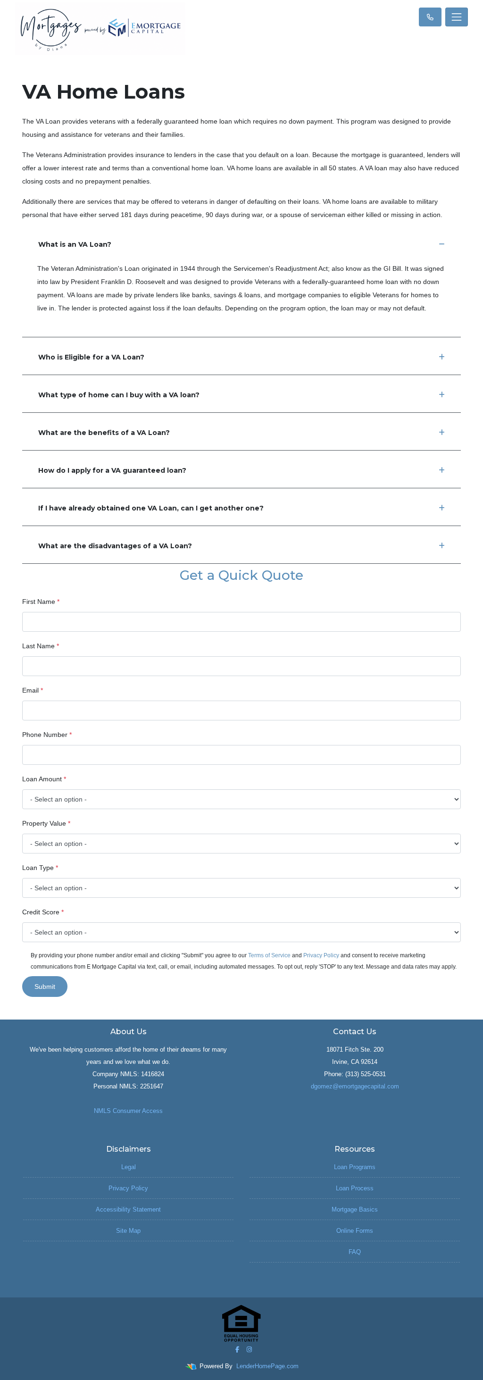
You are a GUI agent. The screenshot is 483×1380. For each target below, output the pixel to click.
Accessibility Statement (128, 1209)
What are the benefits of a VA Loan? (104, 432)
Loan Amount (44, 779)
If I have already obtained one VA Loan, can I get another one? (151, 508)
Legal (128, 1167)
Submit (44, 986)
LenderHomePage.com (267, 1366)
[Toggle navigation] (456, 17)
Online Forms (354, 1230)
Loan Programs (354, 1167)
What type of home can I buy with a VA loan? (119, 395)
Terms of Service (269, 955)
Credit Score (43, 912)
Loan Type (40, 867)
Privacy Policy (321, 955)
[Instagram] (249, 1350)
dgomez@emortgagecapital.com (355, 1086)
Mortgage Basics (355, 1209)
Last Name (40, 646)
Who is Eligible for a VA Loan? (91, 357)
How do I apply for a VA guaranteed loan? (112, 470)
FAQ (355, 1251)
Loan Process (355, 1188)
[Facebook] (237, 1350)
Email (32, 690)
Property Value (46, 823)
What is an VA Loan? (74, 244)
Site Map (128, 1230)
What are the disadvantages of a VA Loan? (115, 546)
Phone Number (47, 734)
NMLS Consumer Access (128, 1110)
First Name (40, 601)
